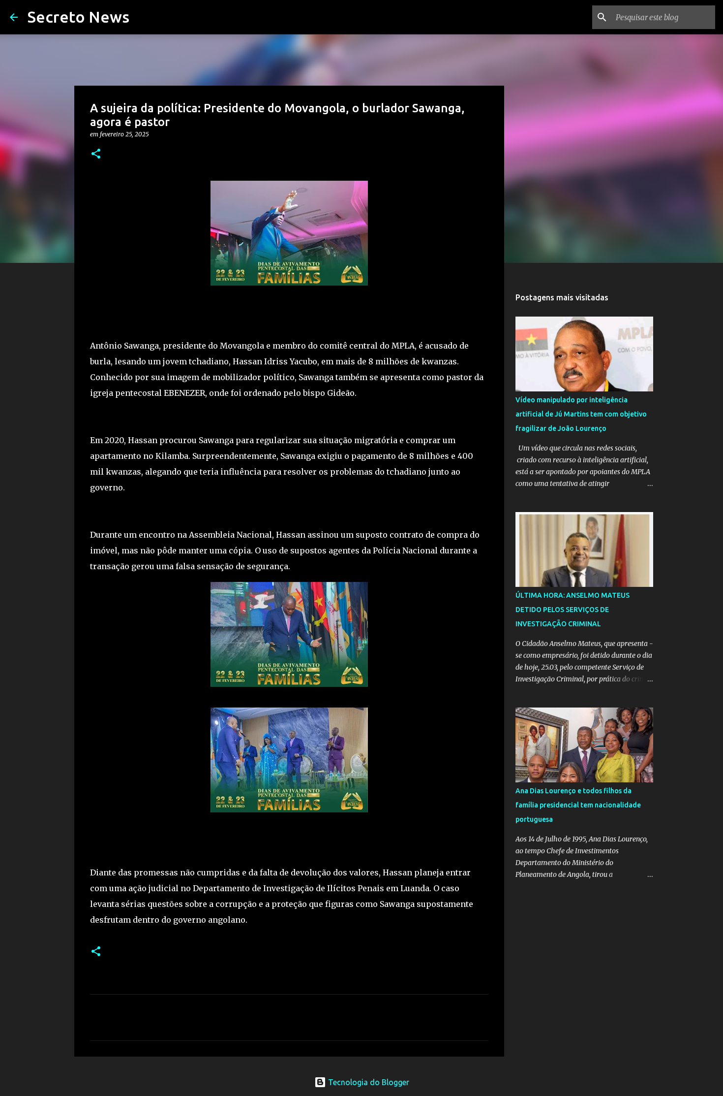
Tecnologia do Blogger (367, 1082)
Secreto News (78, 17)
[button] (96, 154)
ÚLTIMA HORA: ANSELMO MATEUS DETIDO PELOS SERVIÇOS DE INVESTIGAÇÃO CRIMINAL (572, 609)
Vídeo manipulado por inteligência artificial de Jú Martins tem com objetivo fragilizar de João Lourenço (581, 414)
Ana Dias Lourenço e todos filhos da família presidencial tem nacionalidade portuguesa (578, 805)
